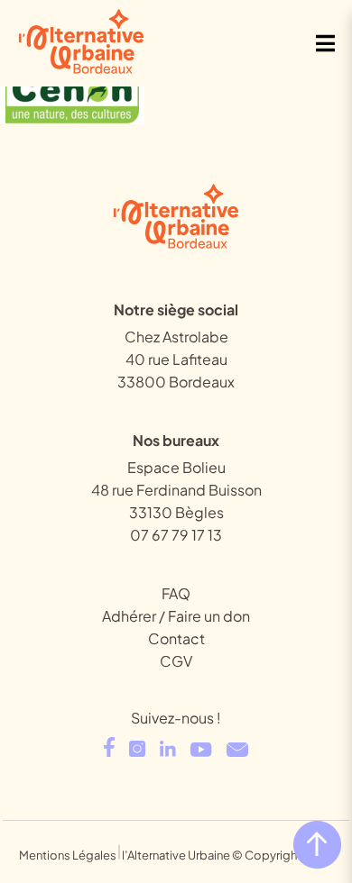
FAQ (176, 593)
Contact (176, 638)
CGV (176, 660)
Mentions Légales (67, 855)
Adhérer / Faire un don (176, 615)
